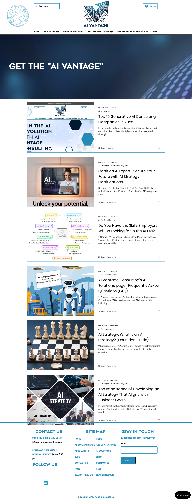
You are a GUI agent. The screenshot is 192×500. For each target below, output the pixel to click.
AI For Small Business (107, 220)
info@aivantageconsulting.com (47, 442)
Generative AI (104, 111)
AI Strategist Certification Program (113, 166)
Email (124, 443)
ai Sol (78, 451)
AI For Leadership (106, 329)
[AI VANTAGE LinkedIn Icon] (46, 483)
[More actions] (159, 107)
